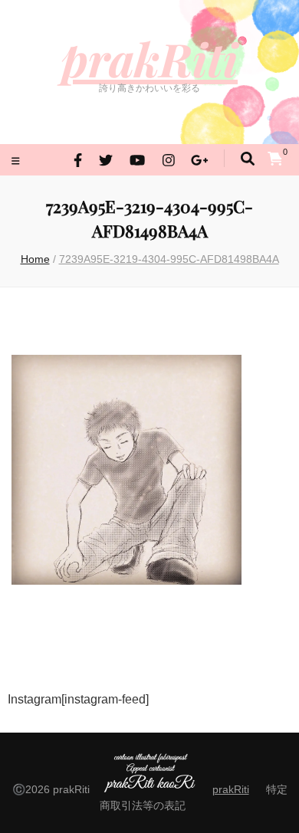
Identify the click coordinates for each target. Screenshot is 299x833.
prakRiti (149, 58)
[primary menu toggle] (18, 161)
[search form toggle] (248, 159)
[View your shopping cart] (275, 158)
